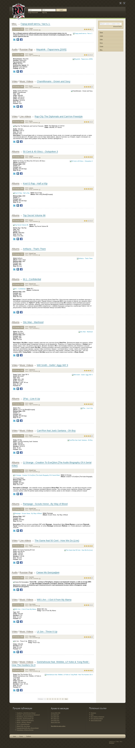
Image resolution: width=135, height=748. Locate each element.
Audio (15, 49)
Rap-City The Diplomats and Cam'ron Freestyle (59, 116)
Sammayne (32, 369)
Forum (101, 46)
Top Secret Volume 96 (34, 215)
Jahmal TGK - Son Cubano (23, 726)
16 (39, 671)
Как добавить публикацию (97, 716)
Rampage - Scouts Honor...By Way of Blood (45, 504)
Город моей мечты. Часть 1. (35, 24)
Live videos (25, 116)
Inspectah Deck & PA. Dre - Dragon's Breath (28, 728)
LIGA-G (31, 156)
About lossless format (96, 720)
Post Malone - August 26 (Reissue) (25, 716)
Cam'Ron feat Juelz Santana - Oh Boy (56, 430)
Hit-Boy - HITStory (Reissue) (24, 722)
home (14, 736)
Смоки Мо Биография (47, 572)
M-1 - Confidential (32, 279)
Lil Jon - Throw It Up (47, 631)
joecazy (31, 54)
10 (39, 255)
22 (39, 605)
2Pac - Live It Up (31, 398)
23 (39, 578)
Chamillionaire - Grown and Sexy (53, 81)
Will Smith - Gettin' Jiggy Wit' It (52, 365)
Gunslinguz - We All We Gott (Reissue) (26, 712)
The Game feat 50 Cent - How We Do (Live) (57, 540)
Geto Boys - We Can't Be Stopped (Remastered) (28, 714)
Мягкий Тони (32, 253)
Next (66, 699)
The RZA (31, 577)
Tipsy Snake (32, 604)
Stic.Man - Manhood (33, 322)
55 (39, 30)
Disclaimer (93, 712)
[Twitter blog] (124, 4)
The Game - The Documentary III (25, 718)
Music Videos (26, 81)
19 (39, 122)
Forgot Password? (33, 12)
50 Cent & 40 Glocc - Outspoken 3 (40, 151)
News (101, 43)
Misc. (14, 24)
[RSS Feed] (120, 4)
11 (39, 436)
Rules (92, 714)
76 (39, 546)
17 (39, 189)
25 (39, 87)
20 (39, 371)
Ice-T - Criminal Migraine (23, 724)
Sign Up (44, 12)
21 (39, 55)
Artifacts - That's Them (34, 249)
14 (39, 510)
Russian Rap (26, 49)
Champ (31, 28)
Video (15, 81)
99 (39, 157)
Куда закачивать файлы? (97, 718)
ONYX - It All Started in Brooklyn (25, 720)
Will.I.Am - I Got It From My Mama (54, 599)
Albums (15, 151)
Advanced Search (117, 26)
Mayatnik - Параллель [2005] (51, 49)
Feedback (28, 736)
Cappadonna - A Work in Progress (25, 730)
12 (39, 221)
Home (101, 32)
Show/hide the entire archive (58, 726)
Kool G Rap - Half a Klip (35, 183)
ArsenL (31, 85)
